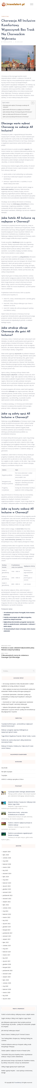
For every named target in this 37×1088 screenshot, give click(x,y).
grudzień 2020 (7, 964)
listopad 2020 (7, 967)
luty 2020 (5, 995)
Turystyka (5, 16)
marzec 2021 (6, 955)
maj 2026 (5, 861)
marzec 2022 (6, 917)
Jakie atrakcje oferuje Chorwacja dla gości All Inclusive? (17, 112)
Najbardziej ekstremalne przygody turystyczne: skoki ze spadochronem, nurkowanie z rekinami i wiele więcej (19, 624)
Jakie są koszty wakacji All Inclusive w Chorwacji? (16, 116)
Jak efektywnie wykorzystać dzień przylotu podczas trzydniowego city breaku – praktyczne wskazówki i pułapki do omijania (18, 1024)
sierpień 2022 (7, 902)
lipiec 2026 (6, 855)
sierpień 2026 (7, 851)
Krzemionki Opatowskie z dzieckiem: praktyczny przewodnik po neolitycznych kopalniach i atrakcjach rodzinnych (16, 697)
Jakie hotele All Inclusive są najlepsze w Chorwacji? (16, 109)
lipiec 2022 (6, 905)
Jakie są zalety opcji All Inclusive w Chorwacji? (15, 114)
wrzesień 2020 (7, 973)
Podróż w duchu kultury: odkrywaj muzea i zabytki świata (17, 1014)
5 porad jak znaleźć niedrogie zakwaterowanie (21, 792)
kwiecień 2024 (7, 883)
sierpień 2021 (7, 939)
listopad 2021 (7, 930)
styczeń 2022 (6, 923)
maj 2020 (5, 986)
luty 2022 (5, 920)
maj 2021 (5, 948)
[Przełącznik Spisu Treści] (32, 102)
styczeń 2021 (6, 961)
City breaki (4, 768)
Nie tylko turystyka (6, 771)
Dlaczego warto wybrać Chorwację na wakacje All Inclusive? (16, 106)
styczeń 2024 (6, 886)
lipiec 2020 (6, 980)
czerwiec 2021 (7, 945)
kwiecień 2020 (7, 989)
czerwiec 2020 (7, 983)
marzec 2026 (6, 867)
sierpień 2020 (7, 977)
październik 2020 (7, 970)
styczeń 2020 (6, 998)
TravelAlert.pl (18, 1082)
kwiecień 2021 (7, 952)
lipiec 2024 (6, 876)
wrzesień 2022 (7, 898)
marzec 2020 (6, 992)
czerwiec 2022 (7, 908)
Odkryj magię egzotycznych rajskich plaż (13, 1066)
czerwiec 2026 (7, 858)
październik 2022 (7, 895)
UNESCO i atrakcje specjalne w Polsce (12, 779)
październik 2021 (7, 933)
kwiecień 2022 (7, 914)
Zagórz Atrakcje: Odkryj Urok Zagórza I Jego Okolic (16, 1018)
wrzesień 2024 (7, 873)
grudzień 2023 (7, 889)
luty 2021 (5, 958)
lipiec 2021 (6, 942)
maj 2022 (5, 911)
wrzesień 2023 (7, 892)
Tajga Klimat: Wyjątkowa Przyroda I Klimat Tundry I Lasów (18, 736)
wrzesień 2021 (7, 936)
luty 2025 (5, 870)
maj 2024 (5, 880)
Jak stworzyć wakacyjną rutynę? (10, 1030)
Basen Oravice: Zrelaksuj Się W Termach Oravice (15, 1034)
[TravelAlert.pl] (13, 4)
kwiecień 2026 (7, 864)
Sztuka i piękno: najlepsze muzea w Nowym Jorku (15, 1050)
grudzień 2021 (7, 927)
